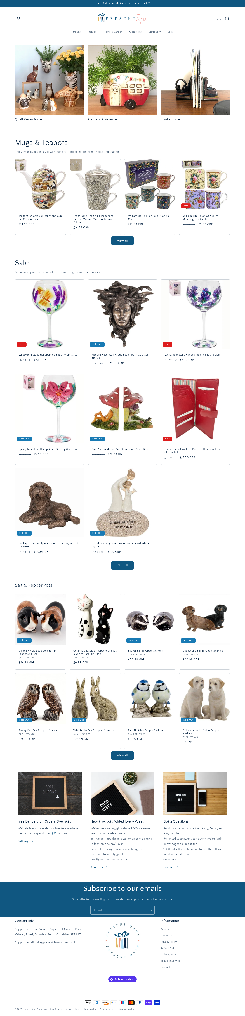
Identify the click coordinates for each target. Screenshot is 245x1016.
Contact (168, 867)
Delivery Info (168, 954)
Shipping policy (126, 1009)
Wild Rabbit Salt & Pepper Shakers (93, 730)
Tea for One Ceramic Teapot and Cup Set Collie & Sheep (40, 218)
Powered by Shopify (52, 1009)
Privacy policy (89, 1009)
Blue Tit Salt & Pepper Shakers (145, 730)
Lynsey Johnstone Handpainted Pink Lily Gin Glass (48, 449)
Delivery (23, 841)
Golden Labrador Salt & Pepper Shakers (201, 732)
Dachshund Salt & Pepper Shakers (203, 650)
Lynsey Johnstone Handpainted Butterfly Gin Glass (48, 354)
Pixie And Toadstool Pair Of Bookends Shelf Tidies (121, 449)
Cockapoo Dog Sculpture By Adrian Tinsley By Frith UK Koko (49, 545)
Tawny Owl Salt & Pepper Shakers (39, 730)
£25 (54, 833)
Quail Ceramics (27, 119)
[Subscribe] (150, 910)
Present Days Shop (32, 1009)
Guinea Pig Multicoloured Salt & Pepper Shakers (37, 652)
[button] (19, 18)
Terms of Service (170, 961)
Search (165, 929)
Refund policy (72, 1009)
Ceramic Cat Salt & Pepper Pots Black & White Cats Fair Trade (95, 652)
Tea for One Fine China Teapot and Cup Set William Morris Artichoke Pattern (93, 219)
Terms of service (108, 1009)
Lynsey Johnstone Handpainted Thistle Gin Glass (192, 354)
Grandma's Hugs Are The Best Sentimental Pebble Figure (120, 545)
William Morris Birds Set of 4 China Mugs (148, 218)
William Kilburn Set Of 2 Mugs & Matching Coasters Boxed (202, 218)
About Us (97, 867)
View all (122, 240)
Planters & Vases (101, 119)
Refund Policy (169, 948)
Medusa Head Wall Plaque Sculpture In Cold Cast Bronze (120, 356)
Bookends (168, 119)
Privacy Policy (169, 942)
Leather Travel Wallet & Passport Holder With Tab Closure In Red (193, 451)
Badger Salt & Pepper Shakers (145, 650)
